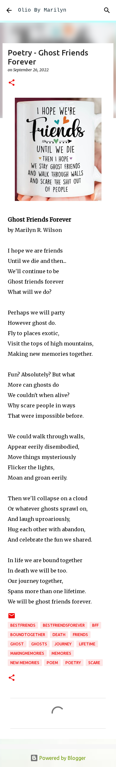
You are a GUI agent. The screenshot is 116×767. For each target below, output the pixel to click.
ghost (17, 644)
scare (94, 663)
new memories (24, 663)
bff (95, 625)
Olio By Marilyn (42, 10)
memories (61, 653)
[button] (11, 83)
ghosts (39, 644)
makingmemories (27, 653)
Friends (80, 635)
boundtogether (27, 635)
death (59, 635)
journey (63, 644)
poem (52, 663)
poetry (73, 663)
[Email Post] (11, 618)
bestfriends (22, 625)
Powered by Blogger (62, 758)
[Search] (107, 10)
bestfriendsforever (64, 625)
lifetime (87, 644)
